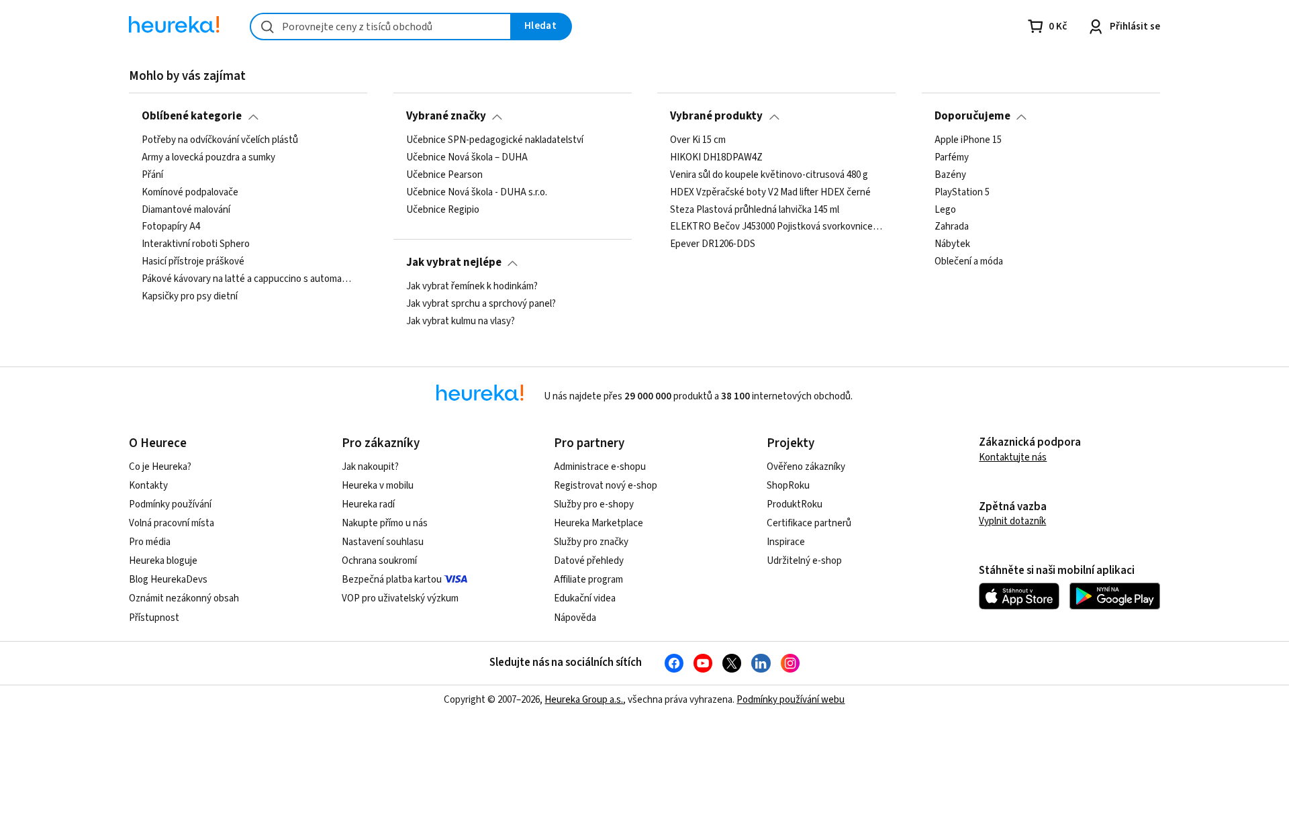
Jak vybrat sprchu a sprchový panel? (481, 304)
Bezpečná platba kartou (392, 580)
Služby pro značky (591, 542)
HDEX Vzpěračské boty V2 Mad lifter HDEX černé (770, 192)
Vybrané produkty (716, 116)
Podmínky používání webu (790, 700)
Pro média (150, 542)
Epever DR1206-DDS (712, 244)
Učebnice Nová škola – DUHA (467, 157)
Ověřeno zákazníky (806, 467)
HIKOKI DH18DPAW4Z (716, 157)
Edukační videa (585, 598)
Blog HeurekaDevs (168, 580)
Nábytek (952, 244)
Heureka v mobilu (378, 486)
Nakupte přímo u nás (385, 523)
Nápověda (575, 618)
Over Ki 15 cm (698, 140)
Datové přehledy (589, 561)
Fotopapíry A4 (171, 227)
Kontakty (148, 486)
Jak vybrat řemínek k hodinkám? (472, 286)
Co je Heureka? (160, 467)
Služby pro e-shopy (594, 504)
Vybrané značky (446, 116)
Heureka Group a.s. (583, 700)
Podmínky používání (170, 504)
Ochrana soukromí (379, 561)
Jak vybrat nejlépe (454, 262)
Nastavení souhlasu (383, 542)
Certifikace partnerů (809, 523)
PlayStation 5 (962, 192)
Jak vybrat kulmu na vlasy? (460, 321)
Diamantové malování (186, 209)
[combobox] (381, 26)
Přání (152, 174)
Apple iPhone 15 (968, 140)
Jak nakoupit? (370, 467)
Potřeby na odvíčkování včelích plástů (220, 140)
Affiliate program (588, 580)
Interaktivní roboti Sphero (196, 244)
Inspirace (786, 542)
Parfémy (952, 157)
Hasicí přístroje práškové (193, 261)
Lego (945, 209)
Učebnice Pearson (444, 174)
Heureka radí (368, 504)
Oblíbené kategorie (192, 116)
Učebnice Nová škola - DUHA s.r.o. (476, 192)
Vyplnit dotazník (1012, 521)
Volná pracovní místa (171, 523)
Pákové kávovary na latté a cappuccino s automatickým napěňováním (248, 279)
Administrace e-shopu (600, 467)
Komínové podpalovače (190, 192)
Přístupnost (154, 618)
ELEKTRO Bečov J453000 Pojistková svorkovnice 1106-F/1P (776, 227)
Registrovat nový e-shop (605, 486)
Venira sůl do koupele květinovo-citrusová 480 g (769, 174)
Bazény (950, 174)
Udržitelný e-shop (804, 561)
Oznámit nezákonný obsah (184, 598)
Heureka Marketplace (598, 523)
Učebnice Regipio (442, 209)
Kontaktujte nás (1013, 457)
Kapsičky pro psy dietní (190, 296)
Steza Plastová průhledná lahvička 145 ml (754, 209)
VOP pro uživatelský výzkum (400, 598)
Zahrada (952, 227)
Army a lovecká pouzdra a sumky (208, 157)
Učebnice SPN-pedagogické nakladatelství (494, 140)
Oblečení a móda (969, 261)
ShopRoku (788, 486)
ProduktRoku (794, 504)
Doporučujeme (972, 116)
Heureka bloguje (163, 561)
